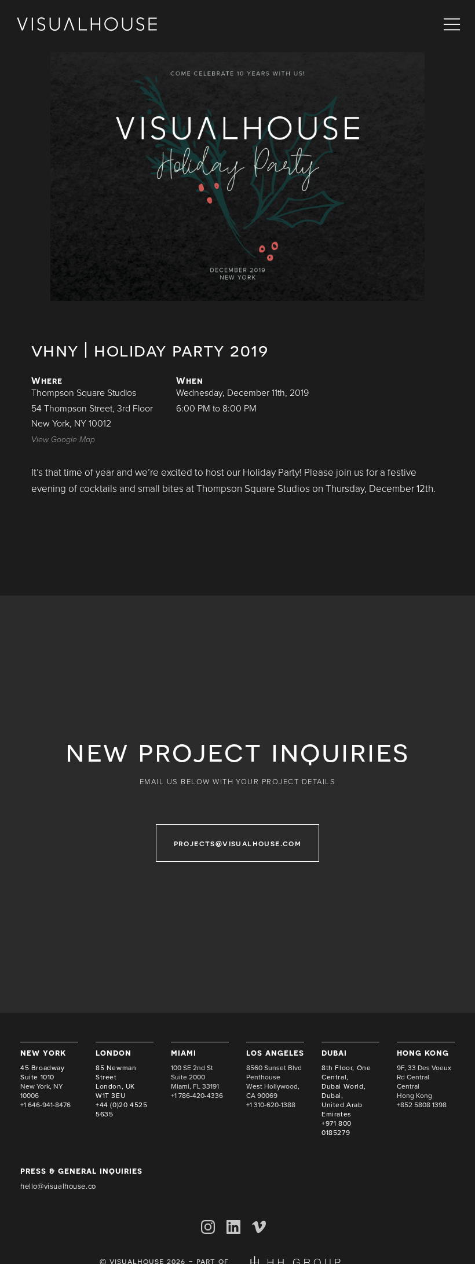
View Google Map (63, 439)
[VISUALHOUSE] (86, 24)
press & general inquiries (81, 1170)
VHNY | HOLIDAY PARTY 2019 (150, 349)
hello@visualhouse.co (58, 1186)
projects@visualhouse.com (238, 843)
